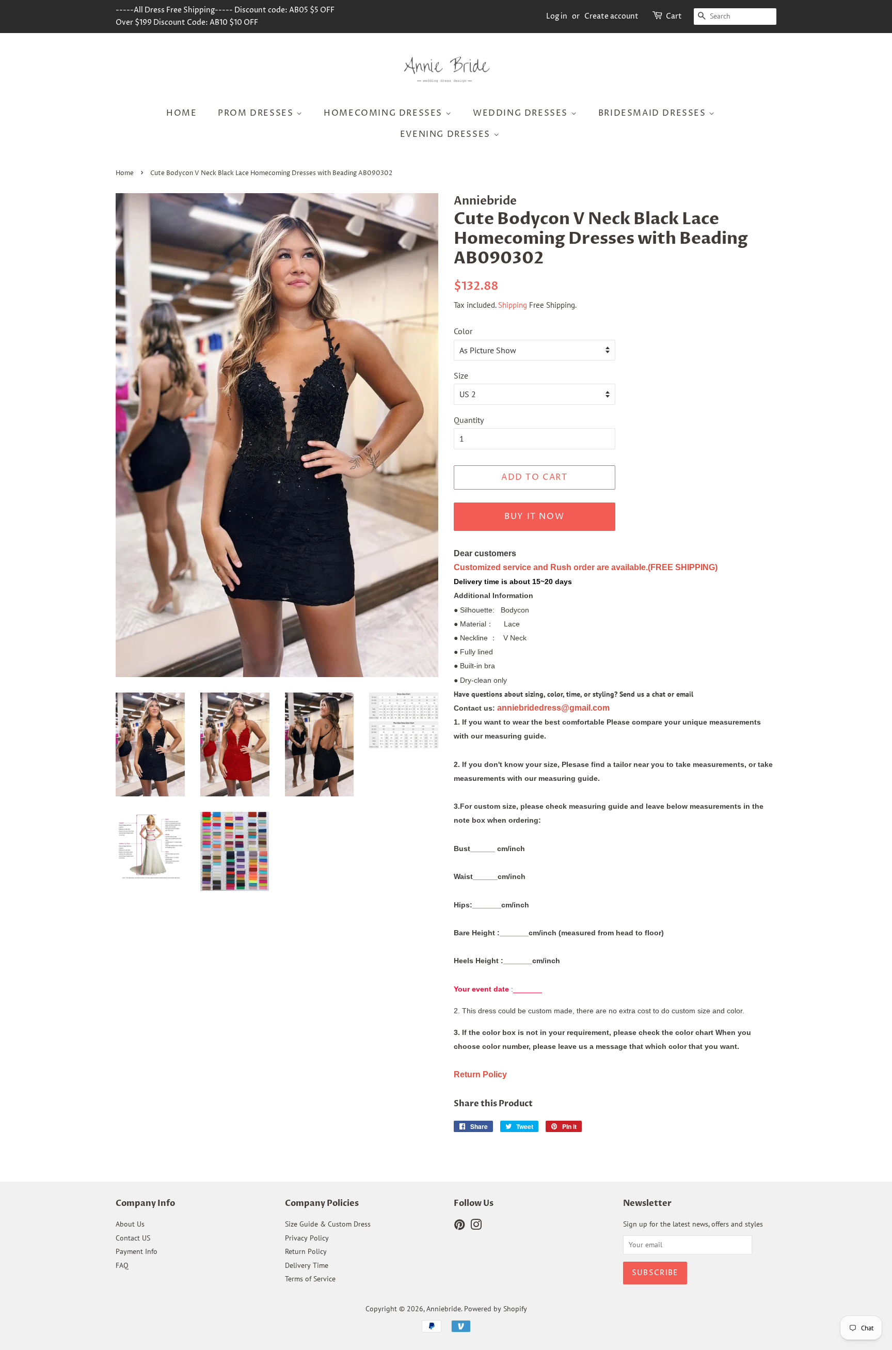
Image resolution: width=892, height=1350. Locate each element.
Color (463, 331)
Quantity (469, 420)
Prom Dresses (257, 113)
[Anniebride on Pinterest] (459, 1226)
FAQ (122, 1265)
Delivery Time (306, 1265)
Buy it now (534, 516)
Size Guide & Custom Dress (328, 1224)
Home (181, 113)
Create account (611, 16)
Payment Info (136, 1251)
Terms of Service (310, 1278)
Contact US (133, 1238)
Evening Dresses (446, 134)
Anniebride (443, 1308)
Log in (556, 16)
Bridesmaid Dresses (653, 113)
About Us (130, 1224)
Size (461, 375)
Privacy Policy (307, 1238)
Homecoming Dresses (384, 113)
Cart (674, 16)
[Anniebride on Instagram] (476, 1226)
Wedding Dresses (522, 113)
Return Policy (306, 1251)
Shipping (512, 305)
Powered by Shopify (495, 1308)
